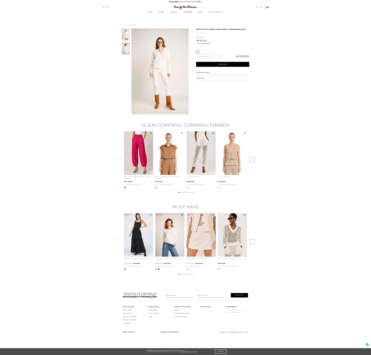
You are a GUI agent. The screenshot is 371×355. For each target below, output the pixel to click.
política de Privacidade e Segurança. (189, 351)
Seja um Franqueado (216, 12)
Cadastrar (239, 295)
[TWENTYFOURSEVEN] (125, 25)
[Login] (261, 7)
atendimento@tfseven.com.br (234, 310)
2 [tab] (180, 192)
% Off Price (188, 12)
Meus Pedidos (153, 313)
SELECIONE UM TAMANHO (204, 56)
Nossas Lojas (127, 313)
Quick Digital (232, 332)
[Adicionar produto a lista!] (151, 133)
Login (150, 316)
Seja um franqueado (129, 316)
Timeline (200, 12)
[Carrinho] (266, 7)
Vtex (246, 332)
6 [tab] (187, 192)
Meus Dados (152, 310)
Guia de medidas (242, 56)
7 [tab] (189, 192)
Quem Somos (127, 310)
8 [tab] (191, 192)
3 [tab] (182, 192)
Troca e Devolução (180, 316)
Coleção (161, 12)
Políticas (177, 310)
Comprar (222, 64)
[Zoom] (126, 34)
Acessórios (174, 12)
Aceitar (220, 351)
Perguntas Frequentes (181, 313)
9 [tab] (192, 192)
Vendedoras (127, 323)
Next (252, 160)
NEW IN (150, 12)
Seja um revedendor (130, 320)
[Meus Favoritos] (257, 7)
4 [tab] (184, 192)
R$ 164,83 (206, 43)
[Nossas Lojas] (104, 7)
